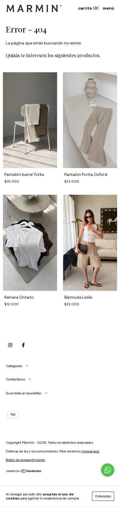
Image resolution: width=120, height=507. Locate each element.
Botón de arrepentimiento (25, 460)
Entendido (103, 496)
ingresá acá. (91, 451)
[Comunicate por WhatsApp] (107, 470)
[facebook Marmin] (23, 345)
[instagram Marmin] (10, 345)
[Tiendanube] (24, 472)
